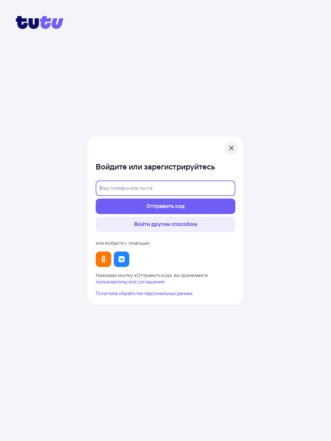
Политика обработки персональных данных (144, 293)
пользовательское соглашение (130, 282)
